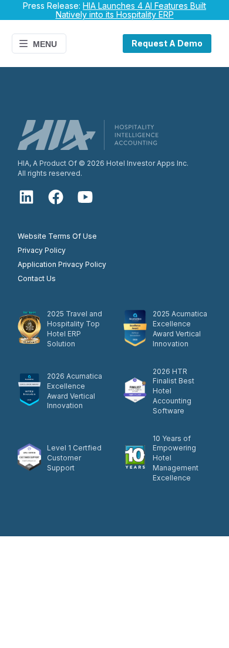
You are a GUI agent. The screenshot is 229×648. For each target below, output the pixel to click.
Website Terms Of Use (57, 236)
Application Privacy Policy (62, 264)
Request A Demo (167, 43)
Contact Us (37, 278)
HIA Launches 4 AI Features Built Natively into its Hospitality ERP (131, 10)
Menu (45, 44)
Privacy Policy (42, 250)
